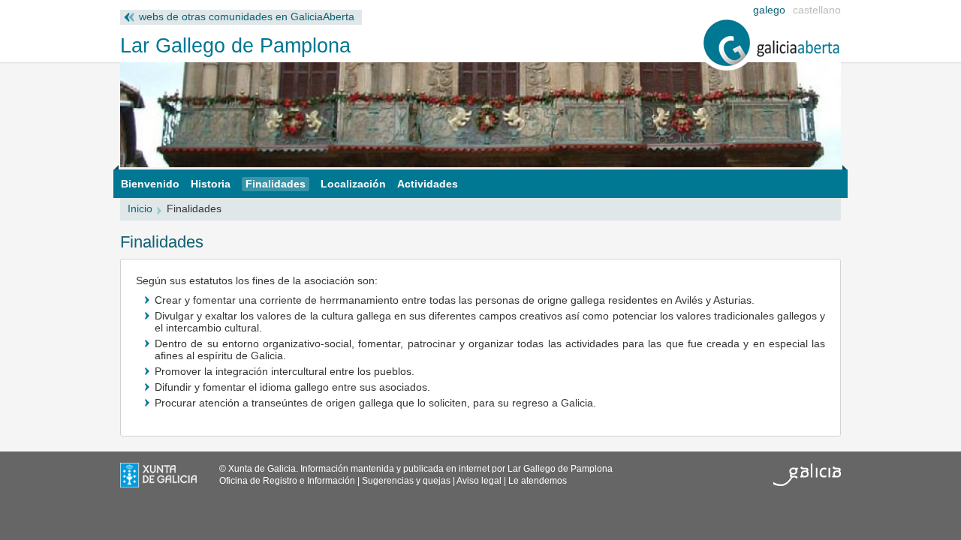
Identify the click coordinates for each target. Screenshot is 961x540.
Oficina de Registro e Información (287, 480)
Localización (353, 184)
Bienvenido (150, 184)
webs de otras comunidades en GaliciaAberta (246, 16)
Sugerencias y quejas (406, 480)
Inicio (140, 208)
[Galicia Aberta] (771, 67)
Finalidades (276, 184)
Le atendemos (537, 480)
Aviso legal (479, 480)
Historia (210, 184)
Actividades (427, 184)
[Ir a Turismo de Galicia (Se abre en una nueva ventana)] (807, 483)
